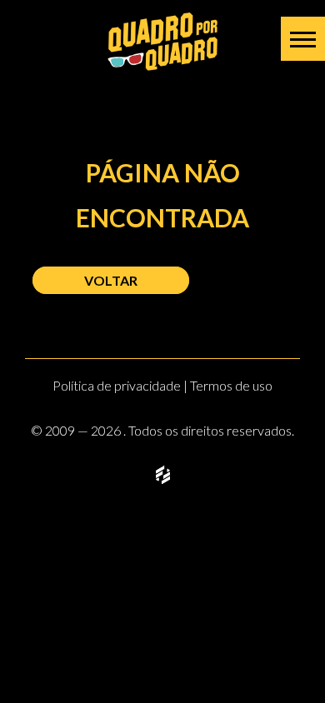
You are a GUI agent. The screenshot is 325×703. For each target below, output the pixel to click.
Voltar (111, 280)
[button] (303, 39)
